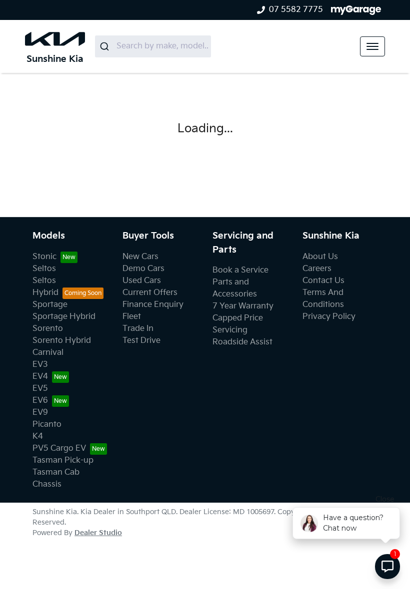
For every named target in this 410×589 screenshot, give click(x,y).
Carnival (48, 352)
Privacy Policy (329, 316)
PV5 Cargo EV (59, 448)
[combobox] (153, 46)
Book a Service (240, 270)
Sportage (50, 304)
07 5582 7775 (296, 9)
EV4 (40, 376)
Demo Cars (143, 269)
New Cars (140, 257)
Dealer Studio (98, 533)
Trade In (138, 328)
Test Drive (141, 340)
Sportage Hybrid (64, 316)
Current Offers (150, 292)
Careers (317, 269)
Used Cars (141, 281)
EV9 (40, 412)
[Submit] (105, 46)
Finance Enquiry (153, 304)
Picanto (47, 424)
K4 (37, 436)
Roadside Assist (242, 342)
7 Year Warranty (243, 306)
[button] (372, 46)
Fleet (131, 316)
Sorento (47, 328)
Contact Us (323, 281)
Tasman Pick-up (63, 460)
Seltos (44, 269)
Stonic (44, 257)
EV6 (40, 400)
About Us (320, 257)
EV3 (40, 364)
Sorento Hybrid (61, 340)
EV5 (40, 388)
